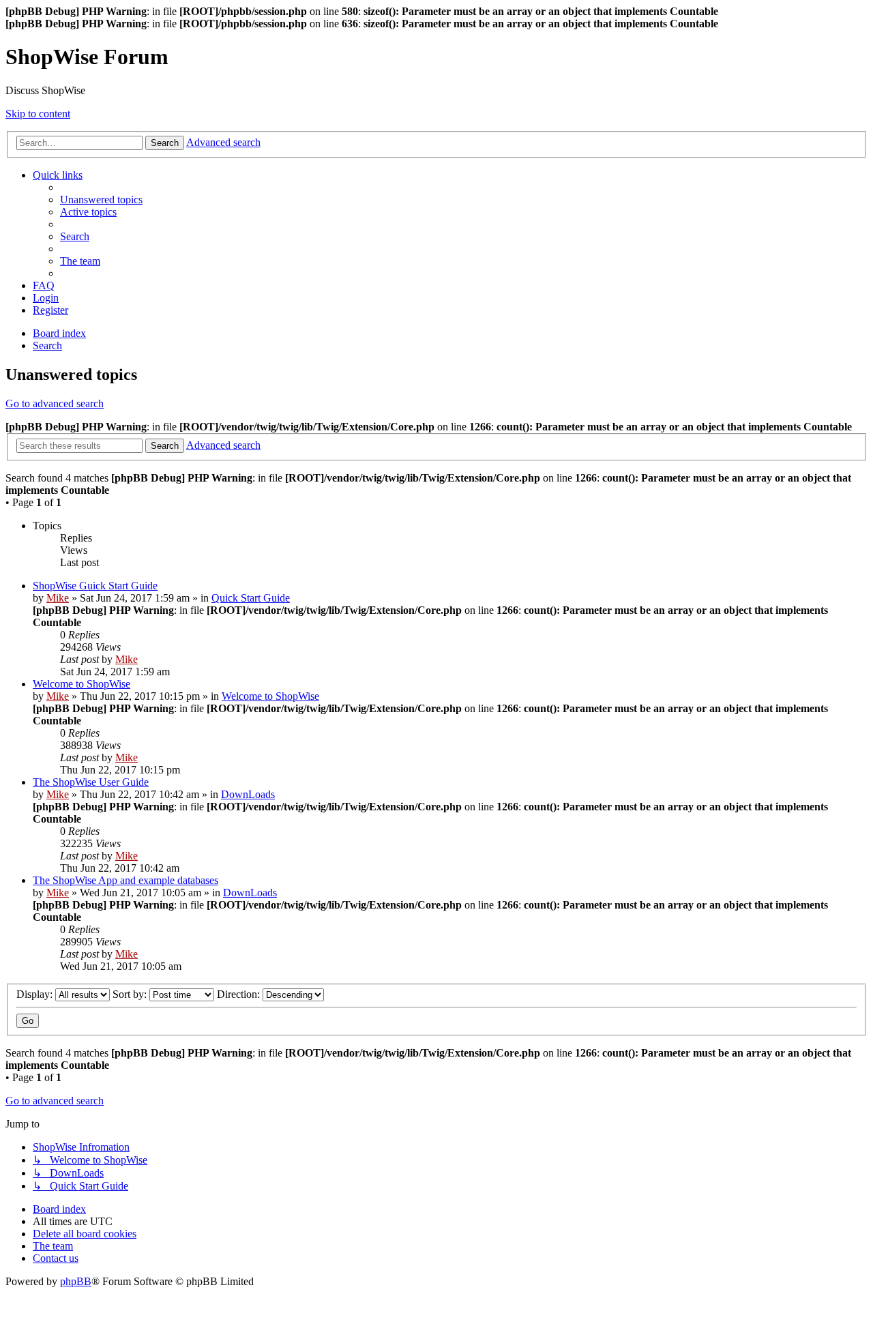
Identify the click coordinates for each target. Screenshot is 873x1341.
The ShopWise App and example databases (125, 880)
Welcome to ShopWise (81, 684)
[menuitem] (101, 199)
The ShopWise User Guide (91, 782)
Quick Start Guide (250, 598)
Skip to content (37, 113)
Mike (57, 598)
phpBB (75, 1281)
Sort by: (131, 994)
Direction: (240, 994)
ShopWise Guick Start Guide (95, 585)
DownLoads (248, 794)
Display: (35, 994)
